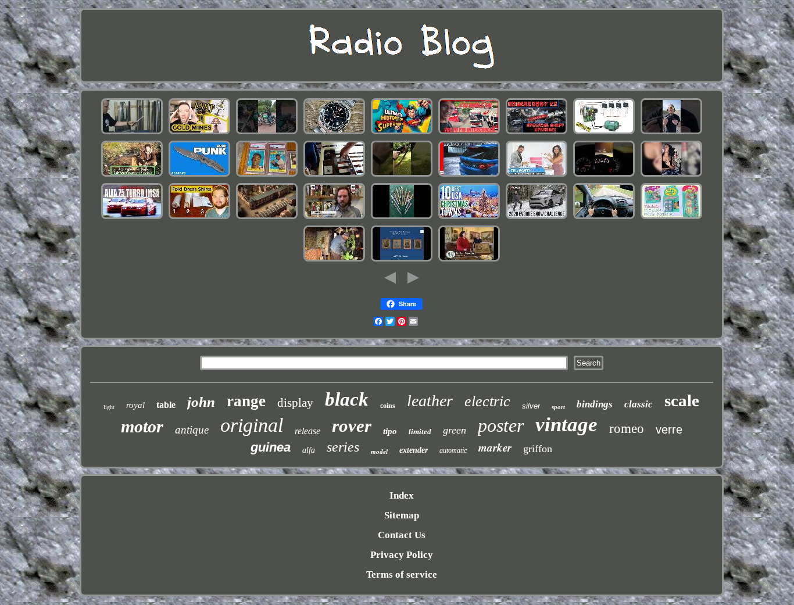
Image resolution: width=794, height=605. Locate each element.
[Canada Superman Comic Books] (401, 132)
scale (681, 400)
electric (487, 401)
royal (135, 405)
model (379, 451)
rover (351, 426)
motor (142, 426)
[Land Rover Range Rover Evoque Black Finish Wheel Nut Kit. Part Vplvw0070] (536, 217)
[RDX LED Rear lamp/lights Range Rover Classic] (469, 175)
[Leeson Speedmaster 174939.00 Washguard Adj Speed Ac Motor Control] (603, 132)
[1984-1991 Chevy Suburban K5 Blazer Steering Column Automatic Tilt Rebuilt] (536, 132)
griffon (537, 448)
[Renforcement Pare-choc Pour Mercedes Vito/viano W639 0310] (603, 217)
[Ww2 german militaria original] (401, 217)
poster (501, 425)
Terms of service (401, 574)
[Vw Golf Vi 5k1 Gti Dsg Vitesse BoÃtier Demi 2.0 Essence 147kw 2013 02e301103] (603, 175)
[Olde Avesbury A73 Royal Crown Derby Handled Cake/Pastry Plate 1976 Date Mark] (469, 260)
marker (495, 447)
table (166, 405)
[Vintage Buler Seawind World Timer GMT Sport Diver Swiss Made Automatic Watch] (334, 132)
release (307, 431)
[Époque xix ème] (266, 217)
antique (192, 430)
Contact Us (401, 534)
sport (558, 406)
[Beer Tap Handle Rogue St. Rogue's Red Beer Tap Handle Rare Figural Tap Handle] (334, 217)
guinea (271, 447)
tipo (390, 431)
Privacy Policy (401, 554)
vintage (566, 424)
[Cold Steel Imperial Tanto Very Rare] (131, 132)
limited (420, 431)
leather (430, 401)
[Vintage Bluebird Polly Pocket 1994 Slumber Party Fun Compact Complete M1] (671, 217)
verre (669, 429)
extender (413, 450)
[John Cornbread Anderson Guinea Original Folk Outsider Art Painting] (334, 260)
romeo (626, 428)
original (251, 425)
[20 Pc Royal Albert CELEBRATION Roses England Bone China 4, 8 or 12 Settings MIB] (536, 175)
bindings (595, 404)
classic (638, 404)
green (454, 430)
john (201, 402)
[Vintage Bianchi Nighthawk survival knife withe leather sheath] (199, 175)
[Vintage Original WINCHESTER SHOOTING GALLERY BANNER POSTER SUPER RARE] (401, 175)
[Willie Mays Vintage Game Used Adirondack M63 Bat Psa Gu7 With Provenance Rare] (266, 175)
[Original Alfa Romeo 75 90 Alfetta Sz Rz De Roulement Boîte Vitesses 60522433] (131, 217)
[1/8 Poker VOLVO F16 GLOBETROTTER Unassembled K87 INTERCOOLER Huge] (469, 132)
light (109, 407)
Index (401, 495)
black (347, 399)
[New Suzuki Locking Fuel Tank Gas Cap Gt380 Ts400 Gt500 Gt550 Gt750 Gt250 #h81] (266, 132)
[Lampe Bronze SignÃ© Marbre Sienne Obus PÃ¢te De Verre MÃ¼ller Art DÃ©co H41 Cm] (131, 175)
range (246, 401)
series (343, 446)
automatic (453, 450)
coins (387, 406)
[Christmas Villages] (469, 217)
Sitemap (401, 515)
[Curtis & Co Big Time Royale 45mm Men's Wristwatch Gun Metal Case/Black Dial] (671, 175)
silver (531, 406)
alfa (308, 450)
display (295, 403)
